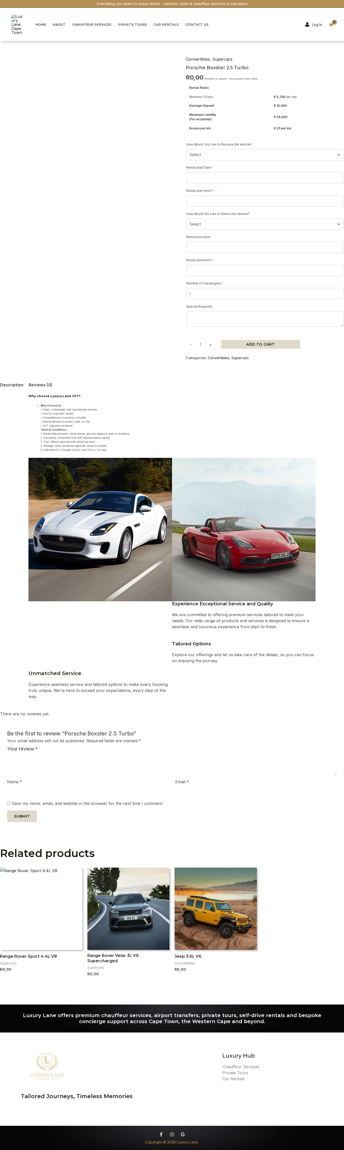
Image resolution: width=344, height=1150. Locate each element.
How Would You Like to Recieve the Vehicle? (219, 144)
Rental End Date (206, 237)
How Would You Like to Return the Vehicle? (217, 214)
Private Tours (132, 24)
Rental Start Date (206, 167)
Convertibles (198, 59)
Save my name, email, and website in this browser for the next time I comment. (87, 803)
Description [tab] (11, 384)
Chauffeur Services (92, 24)
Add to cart (260, 344)
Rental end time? (206, 260)
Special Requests (199, 306)
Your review (22, 749)
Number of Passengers (211, 283)
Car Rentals (166, 24)
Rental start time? (207, 190)
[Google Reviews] (183, 1134)
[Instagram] (172, 1134)
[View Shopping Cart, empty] (331, 24)
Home (40, 24)
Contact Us (197, 24)
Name (14, 781)
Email (182, 781)
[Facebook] (161, 1134)
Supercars (222, 59)
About (59, 24)
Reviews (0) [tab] (40, 384)
